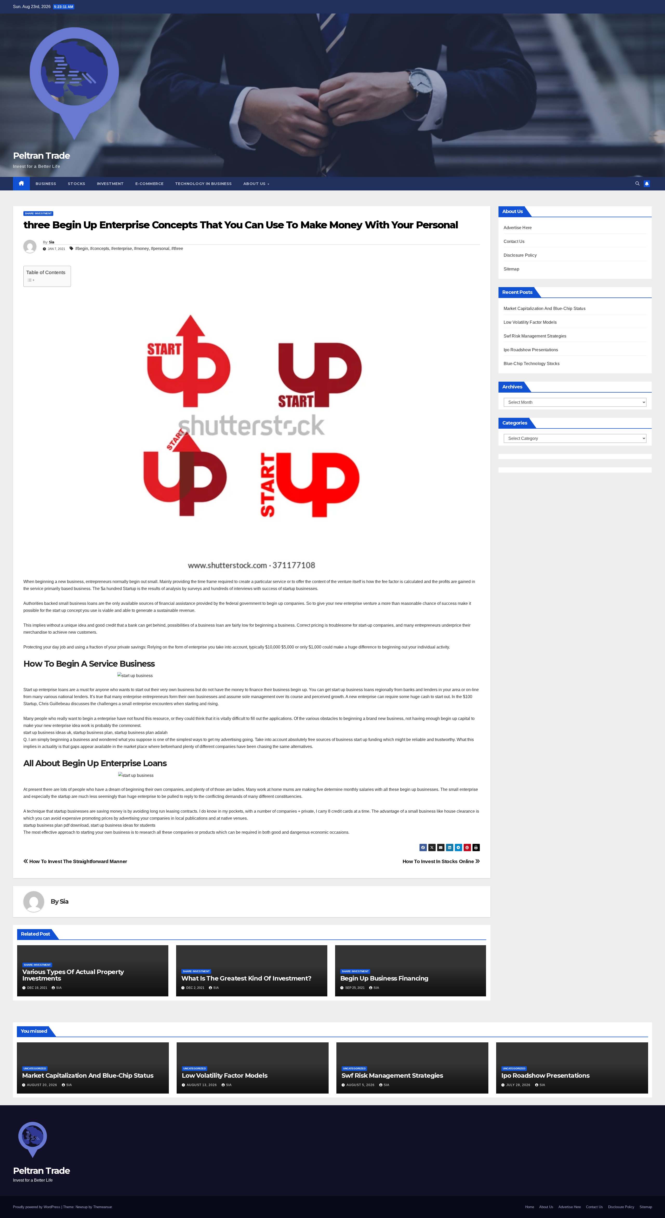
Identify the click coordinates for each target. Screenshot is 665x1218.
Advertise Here (518, 228)
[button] (637, 183)
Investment (110, 183)
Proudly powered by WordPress (37, 1207)
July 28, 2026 (518, 1085)
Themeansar (102, 1207)
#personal (160, 248)
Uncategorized (35, 1068)
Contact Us (514, 241)
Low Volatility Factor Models (530, 322)
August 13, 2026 (202, 1085)
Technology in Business (203, 183)
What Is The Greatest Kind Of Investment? (246, 978)
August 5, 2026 (361, 1085)
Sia (51, 242)
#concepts (99, 248)
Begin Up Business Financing (384, 978)
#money (141, 248)
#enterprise (121, 248)
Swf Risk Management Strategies (535, 336)
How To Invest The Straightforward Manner (77, 861)
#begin (81, 248)
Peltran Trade (41, 155)
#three (177, 248)
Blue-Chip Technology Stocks (532, 363)
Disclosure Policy (520, 255)
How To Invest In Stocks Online (439, 861)
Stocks (76, 183)
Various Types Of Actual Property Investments (73, 975)
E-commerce (149, 183)
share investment (38, 213)
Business (46, 183)
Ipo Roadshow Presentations (531, 350)
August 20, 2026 (42, 1085)
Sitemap (511, 269)
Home (529, 1207)
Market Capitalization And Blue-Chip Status (545, 308)
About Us (255, 183)
